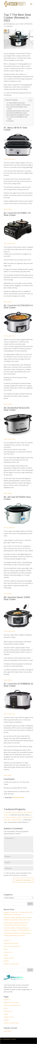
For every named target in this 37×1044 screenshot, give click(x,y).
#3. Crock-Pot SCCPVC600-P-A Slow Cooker (17, 108)
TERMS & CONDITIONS (11, 964)
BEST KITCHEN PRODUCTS (12, 946)
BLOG (5, 949)
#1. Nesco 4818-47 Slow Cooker (16, 103)
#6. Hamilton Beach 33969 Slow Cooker (18, 115)
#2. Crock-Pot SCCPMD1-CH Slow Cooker (18, 105)
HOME (6, 955)
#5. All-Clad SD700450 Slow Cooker (17, 113)
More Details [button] (8, 209)
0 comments (9, 26)
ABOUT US (7, 940)
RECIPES (6, 961)
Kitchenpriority (10, 24)
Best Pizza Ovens (18, 797)
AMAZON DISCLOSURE (11, 943)
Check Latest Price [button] (9, 159)
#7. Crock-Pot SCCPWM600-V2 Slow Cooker (17, 118)
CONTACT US (8, 952)
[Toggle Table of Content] (29, 100)
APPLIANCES (28, 24)
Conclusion (10, 121)
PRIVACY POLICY (9, 958)
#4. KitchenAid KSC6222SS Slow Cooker (18, 111)
